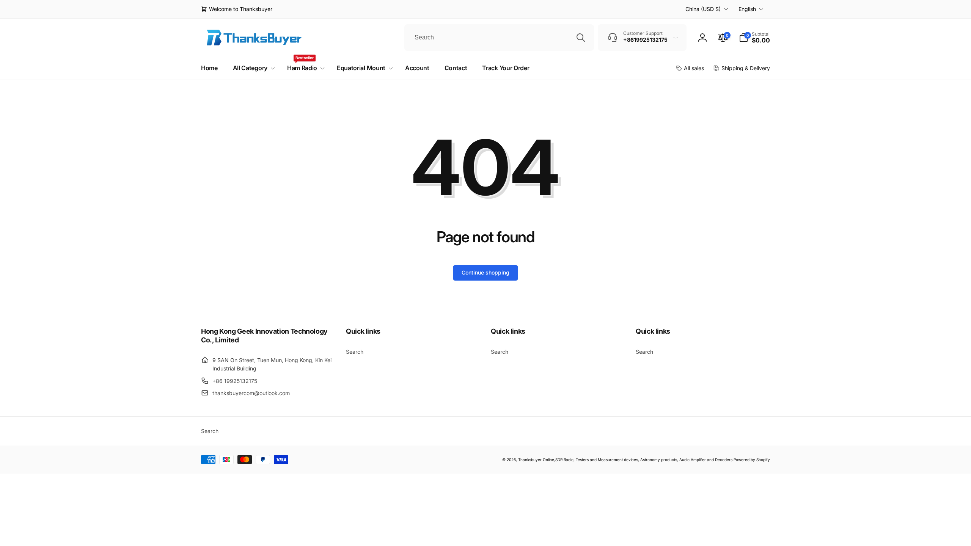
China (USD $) (703, 9)
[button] (754, 37)
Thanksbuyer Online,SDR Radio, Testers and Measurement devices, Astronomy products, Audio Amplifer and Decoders (625, 459)
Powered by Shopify (752, 459)
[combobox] (499, 37)
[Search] (580, 37)
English (747, 9)
